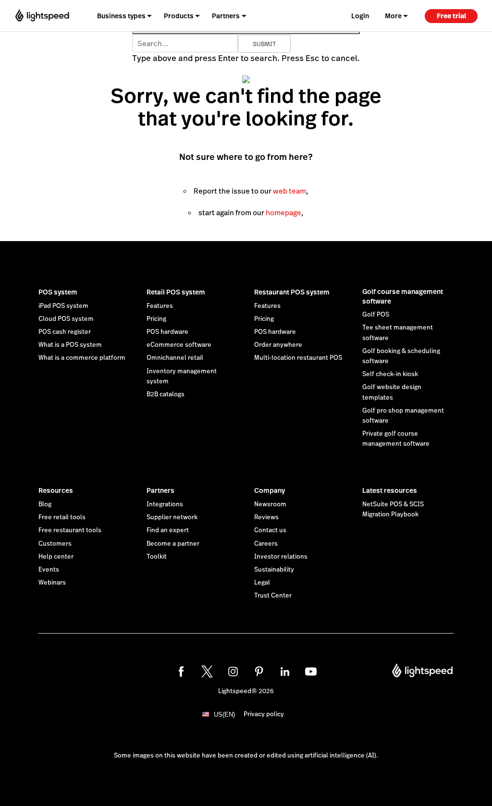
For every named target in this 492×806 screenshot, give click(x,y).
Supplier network (172, 517)
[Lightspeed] (42, 15)
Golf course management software (402, 296)
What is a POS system (70, 345)
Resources (55, 490)
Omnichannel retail (175, 358)
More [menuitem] (393, 16)
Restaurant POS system (292, 292)
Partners (160, 490)
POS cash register (64, 332)
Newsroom (270, 504)
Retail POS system (176, 292)
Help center (56, 556)
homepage (283, 213)
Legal (262, 582)
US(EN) (224, 714)
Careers (266, 543)
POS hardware (167, 332)
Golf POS (375, 314)
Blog (44, 504)
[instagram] (233, 671)
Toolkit (157, 556)
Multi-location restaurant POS (298, 358)
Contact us (270, 530)
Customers (55, 543)
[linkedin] (285, 671)
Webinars (52, 582)
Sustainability (274, 569)
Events (48, 569)
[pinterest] (259, 671)
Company (269, 490)
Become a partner (173, 543)
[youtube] (311, 671)
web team (289, 191)
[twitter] (207, 671)
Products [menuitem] (179, 16)
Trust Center (273, 595)
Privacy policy (264, 714)
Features (160, 306)
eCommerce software (179, 345)
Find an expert (168, 530)
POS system (57, 292)
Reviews (266, 517)
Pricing (156, 319)
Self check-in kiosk (390, 374)
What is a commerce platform (81, 358)
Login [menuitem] (360, 16)
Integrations (165, 504)
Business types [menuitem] (121, 16)
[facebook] (181, 671)
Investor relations (281, 556)
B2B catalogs (165, 394)
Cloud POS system (66, 319)
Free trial (451, 16)
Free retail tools (62, 517)
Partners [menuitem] (226, 16)
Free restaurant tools (69, 530)
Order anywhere (278, 345)
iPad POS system (63, 306)
